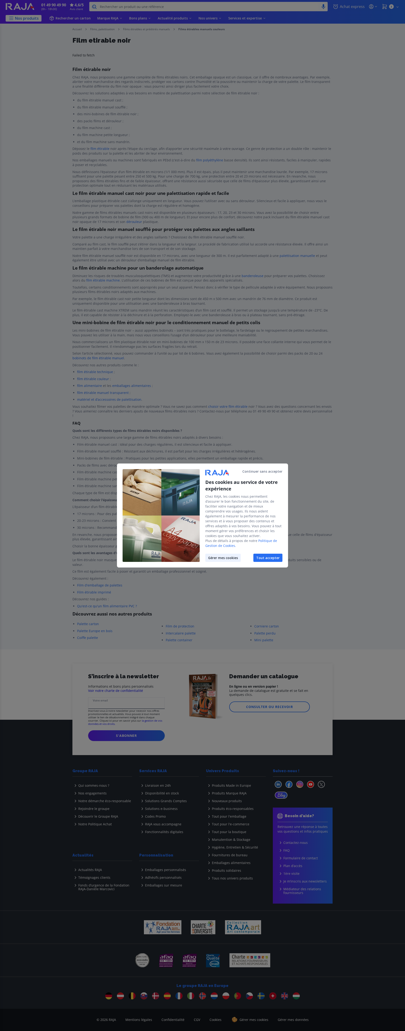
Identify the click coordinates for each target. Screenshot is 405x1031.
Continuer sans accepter (262, 471)
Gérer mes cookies (223, 558)
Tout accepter (268, 558)
